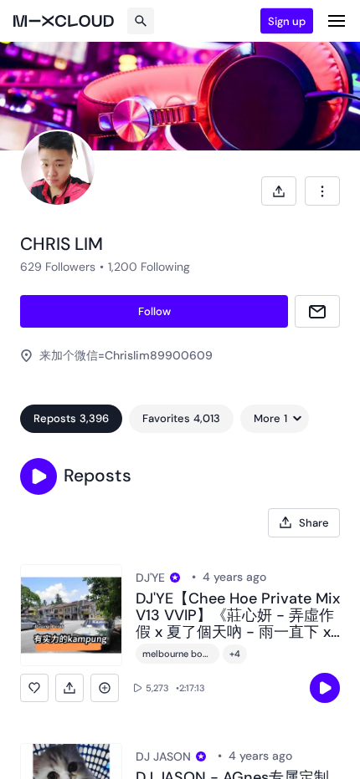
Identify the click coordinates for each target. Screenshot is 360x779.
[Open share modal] (278, 191)
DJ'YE (150, 577)
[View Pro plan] (175, 578)
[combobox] (322, 191)
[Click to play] (325, 688)
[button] (38, 476)
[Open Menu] (337, 21)
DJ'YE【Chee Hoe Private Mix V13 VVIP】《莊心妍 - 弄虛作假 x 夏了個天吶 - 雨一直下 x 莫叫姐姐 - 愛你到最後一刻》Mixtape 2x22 (238, 615)
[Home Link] (63, 21)
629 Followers (57, 266)
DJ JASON (163, 756)
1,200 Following (149, 266)
